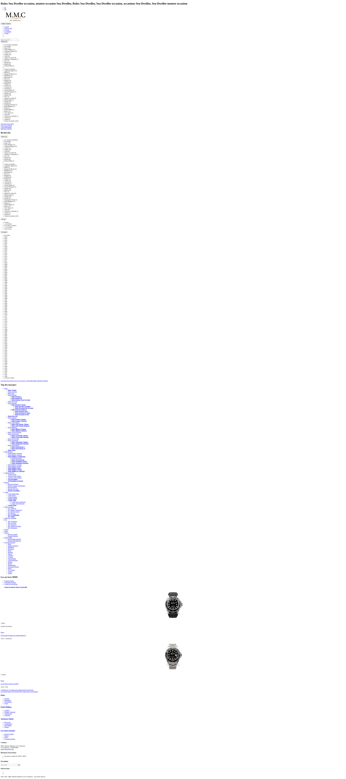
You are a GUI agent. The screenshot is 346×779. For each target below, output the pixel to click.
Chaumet (10, 555)
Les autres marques (9, 542)
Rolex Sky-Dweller (13, 439)
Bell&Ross (11, 547)
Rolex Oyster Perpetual (14, 432)
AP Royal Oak (12, 474)
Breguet (6, 482)
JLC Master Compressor (15, 510)
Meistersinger (12, 565)
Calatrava (7, 710)
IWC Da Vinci (12, 523)
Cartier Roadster (12, 497)
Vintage (6, 727)
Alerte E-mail (8, 28)
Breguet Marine (12, 487)
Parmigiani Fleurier (13, 567)
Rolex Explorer (12, 418)
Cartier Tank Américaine (18, 502)
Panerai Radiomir (13, 536)
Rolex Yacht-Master (13, 445)
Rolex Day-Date (12, 401)
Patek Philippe (8, 452)
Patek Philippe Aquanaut (15, 453)
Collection (7, 715)
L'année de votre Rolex (11, 584)
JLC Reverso (11, 513)
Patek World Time (17, 458)
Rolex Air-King (12, 392)
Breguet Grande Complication (16, 486)
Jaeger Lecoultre (9, 507)
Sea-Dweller (23, 587)
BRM (9, 544)
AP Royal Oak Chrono (14, 476)
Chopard (10, 557)
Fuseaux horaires (9, 581)
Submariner (7, 700)
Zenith (10, 573)
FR (5, 8)
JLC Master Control (13, 512)
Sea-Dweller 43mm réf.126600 (9, 684)
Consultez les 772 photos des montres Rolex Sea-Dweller (17, 690)
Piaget (9, 568)
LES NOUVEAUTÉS (7, 124)
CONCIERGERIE (6, 127)
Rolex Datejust (12, 395)
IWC (5, 520)
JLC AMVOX (12, 508)
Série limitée (7, 725)
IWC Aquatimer (12, 521)
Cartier (6, 492)
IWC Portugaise (12, 528)
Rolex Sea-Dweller (13, 434)
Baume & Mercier (13, 546)
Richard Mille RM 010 (14, 541)
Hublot (10, 563)
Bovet (9, 550)
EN (5, 9)
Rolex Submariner (13, 440)
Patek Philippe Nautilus (14, 466)
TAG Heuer (11, 570)
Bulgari (10, 554)
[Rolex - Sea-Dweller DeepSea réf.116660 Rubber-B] (173, 620)
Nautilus (6, 712)
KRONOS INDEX (6, 129)
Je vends (6, 30)
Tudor (6, 531)
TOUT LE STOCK (6, 125)
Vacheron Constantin (10, 518)
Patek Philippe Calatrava (15, 455)
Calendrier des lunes (10, 582)
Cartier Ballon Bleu (13, 494)
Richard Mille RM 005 (14, 539)
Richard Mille (8, 537)
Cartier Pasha (11, 495)
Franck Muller (12, 559)
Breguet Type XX (13, 489)
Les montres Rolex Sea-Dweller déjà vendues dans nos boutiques (19, 691)
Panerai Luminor (12, 534)
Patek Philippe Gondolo (15, 465)
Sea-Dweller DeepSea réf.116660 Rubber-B (13, 635)
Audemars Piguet (9, 473)
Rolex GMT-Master (13, 422)
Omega (6, 529)
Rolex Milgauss (12, 427)
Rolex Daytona (12, 403)
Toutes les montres (10, 587)
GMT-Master (8, 702)
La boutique (7, 31)
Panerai (6, 533)
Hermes (10, 562)
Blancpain (11, 549)
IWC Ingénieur (12, 524)
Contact (6, 33)
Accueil (6, 27)
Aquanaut (12, 712)
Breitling (10, 552)
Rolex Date (11, 393)
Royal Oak (7, 722)
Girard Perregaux (13, 560)
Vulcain (10, 571)
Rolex (6, 388)
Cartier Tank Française (18, 503)
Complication (8, 713)
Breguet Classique (13, 484)
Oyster (6, 703)
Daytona (6, 698)
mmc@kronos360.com (7, 749)
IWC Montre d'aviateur (14, 526)
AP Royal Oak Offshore (15, 477)
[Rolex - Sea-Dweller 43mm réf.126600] (173, 671)
